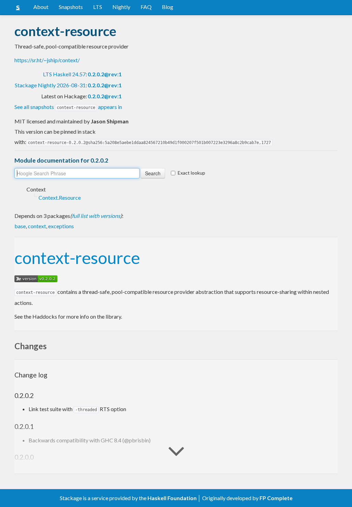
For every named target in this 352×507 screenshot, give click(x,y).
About (40, 6)
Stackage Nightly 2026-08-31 (50, 85)
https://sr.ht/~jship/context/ (47, 60)
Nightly (121, 6)
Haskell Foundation (172, 498)
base (20, 226)
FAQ (146, 6)
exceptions (61, 226)
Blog (167, 6)
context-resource (77, 257)
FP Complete (276, 498)
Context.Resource (59, 197)
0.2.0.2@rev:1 (105, 74)
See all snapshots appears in (68, 106)
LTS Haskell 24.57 (64, 74)
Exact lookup (191, 173)
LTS (97, 6)
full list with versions (96, 215)
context (37, 226)
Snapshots (71, 6)
